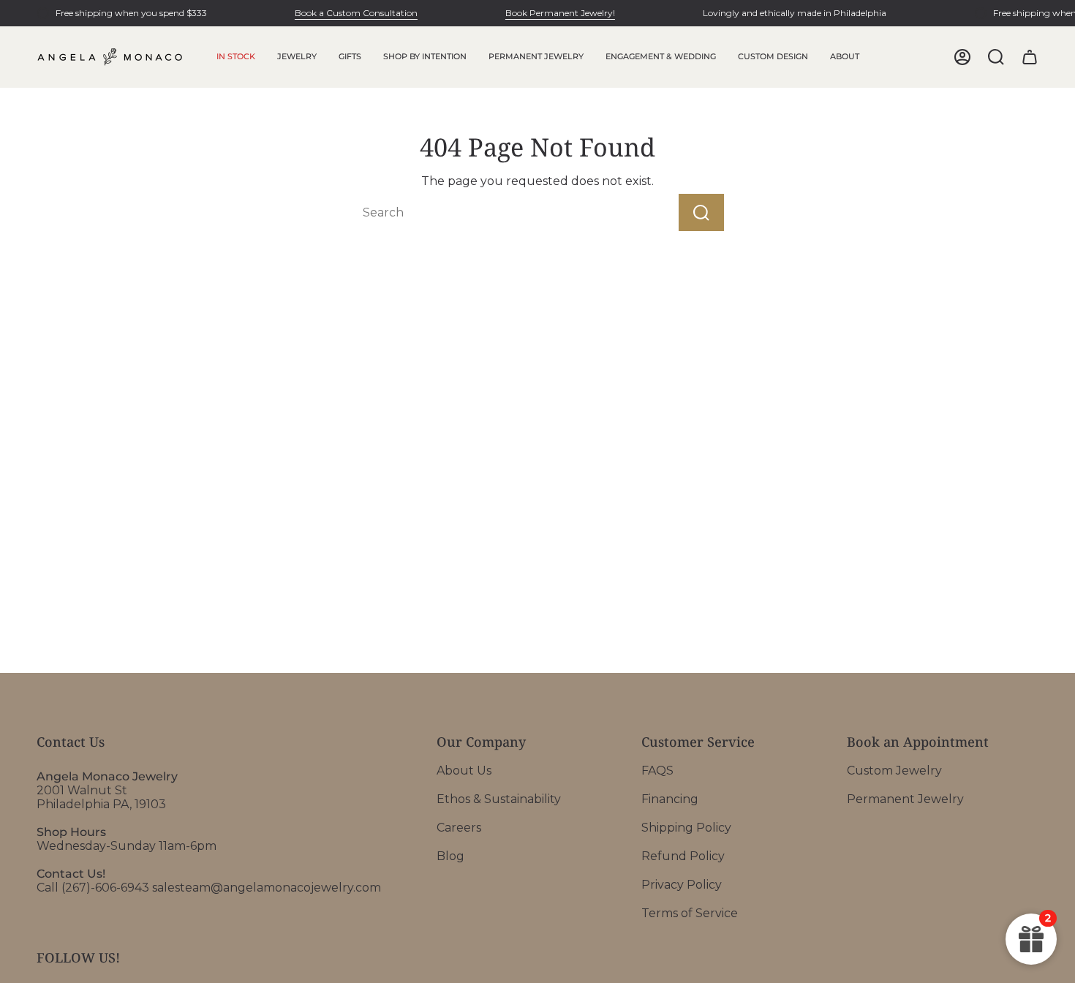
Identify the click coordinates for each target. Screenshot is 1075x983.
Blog (450, 856)
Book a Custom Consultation (356, 12)
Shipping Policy (686, 828)
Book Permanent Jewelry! (560, 12)
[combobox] (489, 212)
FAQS (657, 770)
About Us (464, 770)
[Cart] (1029, 57)
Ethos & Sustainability (499, 799)
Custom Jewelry (894, 770)
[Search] (701, 212)
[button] (297, 57)
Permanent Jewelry (905, 799)
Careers (459, 828)
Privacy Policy (681, 885)
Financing (669, 799)
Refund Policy (683, 856)
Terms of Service (689, 913)
